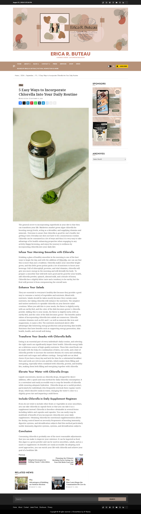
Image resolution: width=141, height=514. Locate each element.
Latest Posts (34, 507)
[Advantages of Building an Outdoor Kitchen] (21, 483)
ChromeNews (76, 512)
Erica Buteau (24, 98)
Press (55, 64)
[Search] (114, 66)
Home (19, 64)
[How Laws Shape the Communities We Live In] (58, 483)
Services (63, 64)
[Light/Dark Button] (110, 66)
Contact (45, 64)
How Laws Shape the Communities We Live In (76, 483)
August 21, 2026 (36, 487)
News (78, 64)
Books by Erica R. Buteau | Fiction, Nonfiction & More (37, 69)
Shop (71, 64)
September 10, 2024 (37, 98)
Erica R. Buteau (70, 53)
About (26, 64)
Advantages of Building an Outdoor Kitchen (38, 483)
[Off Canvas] (14, 66)
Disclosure (42, 507)
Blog (35, 64)
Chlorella (63, 260)
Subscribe (123, 66)
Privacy (50, 507)
